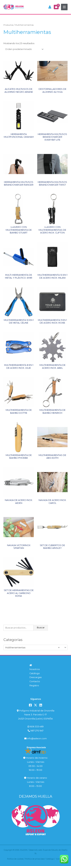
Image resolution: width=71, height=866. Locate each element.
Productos (8, 25)
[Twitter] (35, 705)
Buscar (41, 627)
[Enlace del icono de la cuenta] (49, 7)
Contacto (34, 681)
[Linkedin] (40, 705)
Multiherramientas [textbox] (32, 647)
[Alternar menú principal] (64, 7)
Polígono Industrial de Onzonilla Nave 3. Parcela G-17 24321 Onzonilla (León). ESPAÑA (36, 714)
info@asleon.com (37, 738)
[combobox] (35, 647)
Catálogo (34, 673)
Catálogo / (51, 859)
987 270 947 (36, 730)
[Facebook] (30, 705)
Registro (34, 685)
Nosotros (34, 669)
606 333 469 (36, 726)
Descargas (35, 677)
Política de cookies (15, 859)
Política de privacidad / (35, 859)
